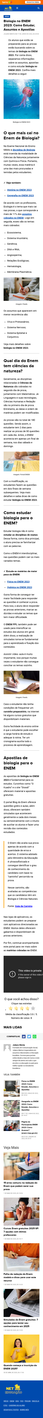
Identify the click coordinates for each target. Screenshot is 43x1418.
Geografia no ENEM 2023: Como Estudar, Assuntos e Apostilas (30, 1105)
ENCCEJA (35, 1401)
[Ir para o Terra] (7, 2)
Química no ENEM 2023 (19, 587)
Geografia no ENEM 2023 (20, 195)
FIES (21, 1401)
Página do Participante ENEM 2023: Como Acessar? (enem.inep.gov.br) (30, 1127)
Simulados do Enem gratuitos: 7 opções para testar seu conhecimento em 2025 (21, 1323)
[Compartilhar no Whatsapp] (34, 1036)
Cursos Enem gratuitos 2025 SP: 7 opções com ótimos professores (21, 1231)
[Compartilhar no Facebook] (24, 1036)
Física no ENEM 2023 (18, 581)
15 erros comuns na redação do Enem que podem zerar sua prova (20, 1186)
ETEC (6, 1405)
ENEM (12, 1401)
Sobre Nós (24, 1410)
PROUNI (28, 1401)
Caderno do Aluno (17, 1405)
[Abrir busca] (38, 8)
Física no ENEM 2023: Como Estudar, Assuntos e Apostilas (30, 1085)
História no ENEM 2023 (19, 189)
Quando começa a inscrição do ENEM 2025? (20, 1367)
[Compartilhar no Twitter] (29, 1036)
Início (7, 16)
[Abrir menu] (17, 8)
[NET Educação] (8, 8)
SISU (17, 1401)
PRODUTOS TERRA (33, 2)
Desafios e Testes (11, 1410)
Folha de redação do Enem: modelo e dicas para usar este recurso (20, 1277)
